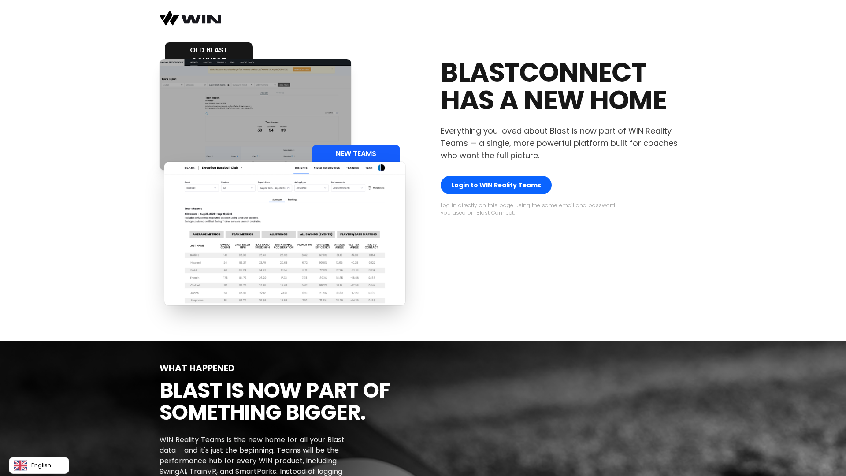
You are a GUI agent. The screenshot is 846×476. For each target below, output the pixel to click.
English (41, 465)
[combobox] (39, 465)
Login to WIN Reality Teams (496, 185)
